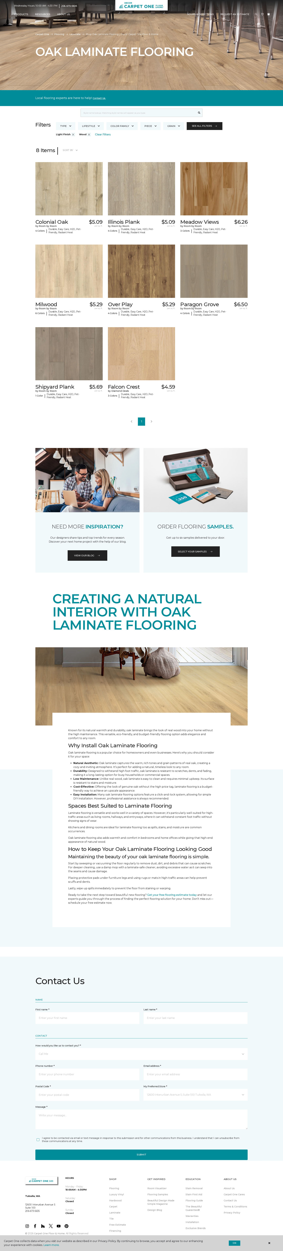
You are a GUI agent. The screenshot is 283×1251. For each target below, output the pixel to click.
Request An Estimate (234, 14)
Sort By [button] (68, 150)
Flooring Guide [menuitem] (194, 1200)
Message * (41, 1107)
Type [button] (63, 126)
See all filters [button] (202, 125)
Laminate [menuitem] (114, 1212)
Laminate (75, 34)
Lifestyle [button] (88, 126)
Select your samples (192, 551)
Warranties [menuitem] (192, 1216)
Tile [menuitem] (111, 1218)
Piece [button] (148, 126)
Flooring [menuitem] (114, 1188)
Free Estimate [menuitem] (117, 1224)
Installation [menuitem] (192, 1222)
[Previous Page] (131, 421)
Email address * (152, 1066)
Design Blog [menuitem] (154, 1210)
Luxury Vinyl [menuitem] (116, 1194)
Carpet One (42, 34)
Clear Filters (103, 134)
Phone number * (45, 1066)
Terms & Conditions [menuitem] (235, 1206)
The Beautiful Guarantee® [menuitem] (194, 1208)
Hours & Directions (200, 14)
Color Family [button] (120, 126)
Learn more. (51, 1245)
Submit (141, 1154)
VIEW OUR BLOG (84, 555)
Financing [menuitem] (115, 1230)
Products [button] (21, 14)
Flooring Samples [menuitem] (157, 1194)
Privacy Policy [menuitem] (232, 1212)
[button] (256, 14)
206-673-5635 (69, 5)
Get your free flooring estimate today (172, 894)
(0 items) (268, 14)
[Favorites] (262, 14)
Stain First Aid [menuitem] (194, 1194)
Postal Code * (43, 1086)
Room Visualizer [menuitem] (157, 1188)
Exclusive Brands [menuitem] (196, 1228)
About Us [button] (63, 14)
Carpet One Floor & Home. (49, 1233)
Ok (234, 1242)
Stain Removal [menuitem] (194, 1188)
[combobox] (138, 113)
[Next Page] (151, 421)
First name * (42, 1009)
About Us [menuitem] (229, 1188)
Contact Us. (99, 98)
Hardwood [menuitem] (115, 1200)
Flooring (59, 34)
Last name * (150, 1009)
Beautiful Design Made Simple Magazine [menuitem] (160, 1202)
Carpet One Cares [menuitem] (234, 1194)
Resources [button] (42, 14)
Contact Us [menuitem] (230, 1200)
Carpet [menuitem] (113, 1206)
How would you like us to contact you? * (58, 1045)
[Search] (199, 113)
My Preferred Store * (155, 1086)
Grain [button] (171, 126)
